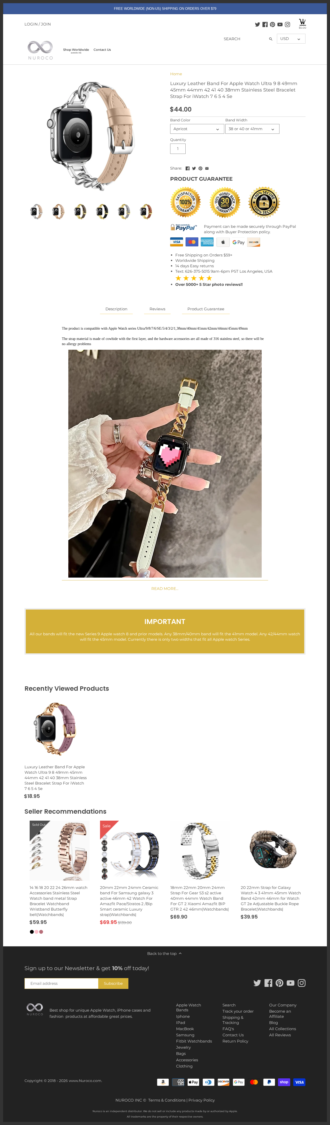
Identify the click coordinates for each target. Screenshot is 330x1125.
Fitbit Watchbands (194, 1041)
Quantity (178, 140)
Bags (181, 1053)
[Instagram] (287, 24)
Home (176, 73)
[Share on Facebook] (187, 167)
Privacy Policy (201, 1100)
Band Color (180, 120)
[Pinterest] (272, 24)
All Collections (282, 1028)
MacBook (185, 1028)
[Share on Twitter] (194, 167)
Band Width (236, 120)
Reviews (157, 308)
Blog (273, 1022)
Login (31, 24)
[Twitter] (257, 24)
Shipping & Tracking (232, 1020)
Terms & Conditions (166, 1100)
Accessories (187, 1059)
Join (46, 24)
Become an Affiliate (280, 1014)
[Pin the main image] (200, 167)
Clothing (184, 1066)
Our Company (282, 1005)
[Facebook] (265, 24)
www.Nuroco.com (85, 1081)
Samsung (185, 1034)
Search (229, 1005)
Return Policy (235, 1041)
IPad (180, 1022)
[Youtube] (280, 24)
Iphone (183, 1016)
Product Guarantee (205, 308)
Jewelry (183, 1047)
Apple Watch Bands (188, 1008)
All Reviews (280, 1034)
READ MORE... (164, 588)
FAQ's (228, 1028)
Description (116, 308)
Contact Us (233, 1034)
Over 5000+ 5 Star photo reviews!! (209, 281)
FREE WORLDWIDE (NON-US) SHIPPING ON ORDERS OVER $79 (165, 9)
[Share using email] (207, 167)
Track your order (238, 1011)
